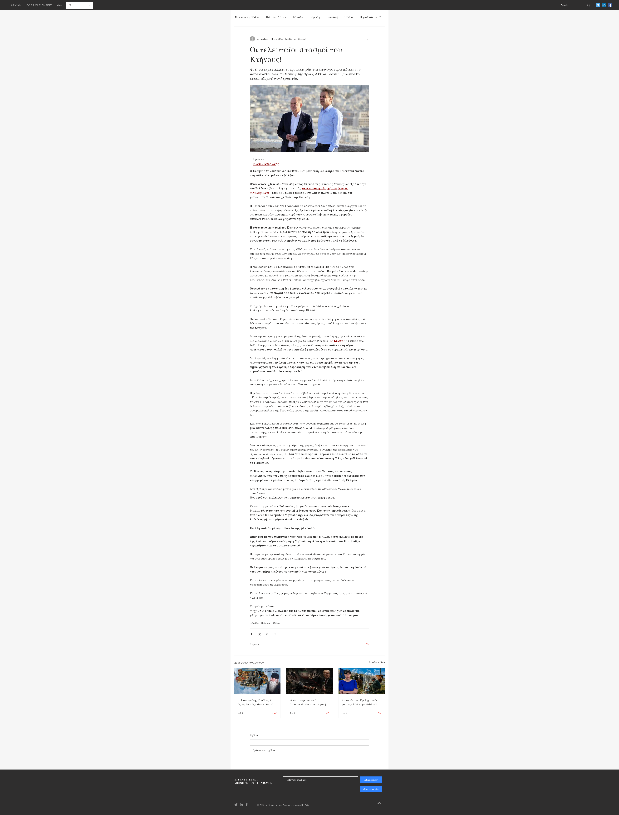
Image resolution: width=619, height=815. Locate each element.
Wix (307, 804)
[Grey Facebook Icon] (247, 805)
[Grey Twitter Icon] (236, 805)
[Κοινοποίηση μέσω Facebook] (251, 633)
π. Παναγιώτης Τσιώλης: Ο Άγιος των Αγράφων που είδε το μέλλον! (257, 702)
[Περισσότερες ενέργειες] (367, 39)
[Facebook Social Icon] (610, 5)
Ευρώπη (315, 17)
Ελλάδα (298, 17)
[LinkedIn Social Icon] (604, 5)
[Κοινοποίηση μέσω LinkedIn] (267, 633)
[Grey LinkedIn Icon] (241, 805)
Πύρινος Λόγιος (276, 17)
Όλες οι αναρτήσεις (247, 17)
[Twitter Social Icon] (598, 5)
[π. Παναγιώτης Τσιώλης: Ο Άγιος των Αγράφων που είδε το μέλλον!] (257, 681)
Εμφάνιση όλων (377, 662)
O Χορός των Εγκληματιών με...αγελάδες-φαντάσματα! (360, 702)
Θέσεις (348, 17)
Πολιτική (332, 17)
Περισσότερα (368, 17)
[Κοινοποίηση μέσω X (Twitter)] (259, 633)
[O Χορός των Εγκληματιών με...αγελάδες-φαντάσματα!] (362, 681)
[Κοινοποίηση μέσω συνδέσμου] (275, 633)
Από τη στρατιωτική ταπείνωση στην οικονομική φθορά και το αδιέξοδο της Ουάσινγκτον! (308, 702)
